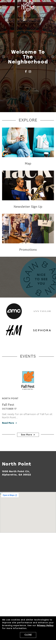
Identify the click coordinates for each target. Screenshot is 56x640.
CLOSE (28, 635)
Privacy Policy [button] (45, 626)
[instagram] (30, 72)
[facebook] (26, 72)
